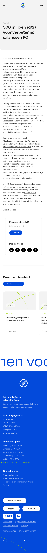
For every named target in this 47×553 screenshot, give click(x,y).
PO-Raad (12, 210)
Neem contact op (14, 500)
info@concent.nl (16, 226)
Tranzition (27, 541)
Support (11, 508)
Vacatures (31, 508)
